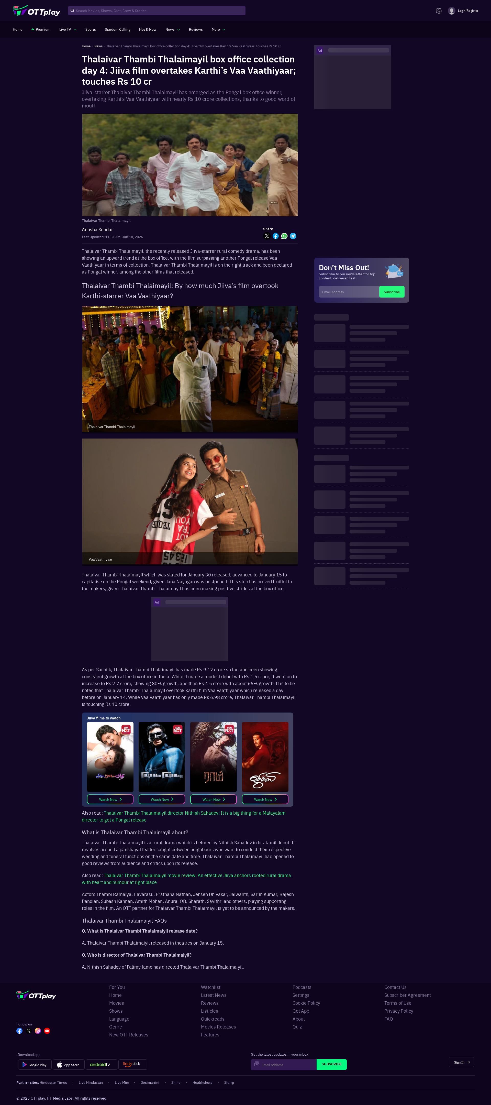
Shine (176, 1082)
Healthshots (202, 1082)
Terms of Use (397, 1003)
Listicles (209, 1011)
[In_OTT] (38, 1031)
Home (115, 995)
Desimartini (150, 1082)
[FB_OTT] (19, 1031)
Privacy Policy (398, 1011)
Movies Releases (218, 1026)
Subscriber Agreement (407, 995)
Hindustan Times (53, 1082)
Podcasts (302, 987)
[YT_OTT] (47, 1031)
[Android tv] (101, 1064)
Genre (115, 1026)
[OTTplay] (36, 10)
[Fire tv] (132, 1064)
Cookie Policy (306, 1003)
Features (210, 1034)
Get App (301, 1011)
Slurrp (229, 1082)
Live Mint (122, 1082)
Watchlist (210, 987)
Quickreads (213, 1018)
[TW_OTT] (29, 1031)
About (299, 1018)
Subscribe (392, 291)
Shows (116, 1011)
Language (119, 1018)
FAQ (388, 1018)
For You (117, 987)
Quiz (297, 1026)
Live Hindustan (91, 1082)
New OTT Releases (128, 1034)
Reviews (210, 1003)
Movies (116, 1003)
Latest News (214, 995)
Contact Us (395, 987)
